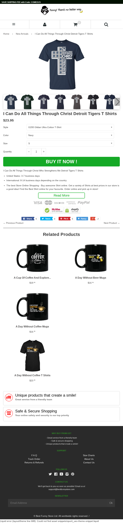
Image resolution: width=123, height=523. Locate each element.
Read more (62, 195)
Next (117, 102)
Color (6, 135)
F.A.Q (34, 455)
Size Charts (89, 455)
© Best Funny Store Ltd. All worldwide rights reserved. (61, 516)
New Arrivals (22, 33)
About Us (89, 459)
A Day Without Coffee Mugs (32, 326)
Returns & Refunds (34, 462)
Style (5, 127)
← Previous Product (13, 223)
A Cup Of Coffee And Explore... (32, 277)
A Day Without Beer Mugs (90, 277)
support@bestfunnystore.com (61, 489)
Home (6, 33)
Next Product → (112, 223)
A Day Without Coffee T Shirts (32, 375)
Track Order (34, 459)
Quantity (7, 151)
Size (5, 143)
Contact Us (88, 462)
